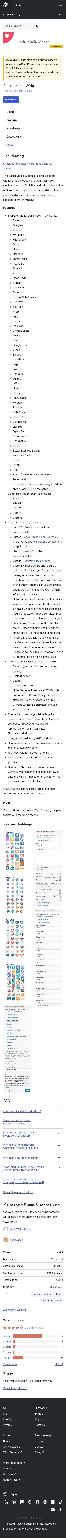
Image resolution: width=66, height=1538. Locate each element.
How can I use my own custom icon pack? (17, 1122)
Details (11, 111)
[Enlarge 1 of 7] (27, 834)
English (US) (56, 1286)
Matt (7, 1468)
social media (47, 1300)
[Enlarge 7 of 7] (58, 913)
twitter (58, 1300)
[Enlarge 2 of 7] (27, 879)
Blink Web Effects (21, 90)
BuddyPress (12, 1479)
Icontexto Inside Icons (37, 560)
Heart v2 (27, 551)
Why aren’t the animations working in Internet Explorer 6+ (21, 1146)
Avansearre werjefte (15, 1309)
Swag (39, 1452)
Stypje (10, 145)
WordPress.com (14, 1462)
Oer (5, 1408)
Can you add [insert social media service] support (18, 1134)
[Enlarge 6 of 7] (58, 834)
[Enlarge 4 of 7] (27, 966)
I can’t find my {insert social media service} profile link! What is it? (23, 1168)
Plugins (39, 1419)
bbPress (9, 1474)
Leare (6, 1435)
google (47, 1294)
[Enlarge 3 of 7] (27, 922)
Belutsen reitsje (43, 1435)
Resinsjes (12, 120)
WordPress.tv (12, 1452)
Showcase (41, 1408)
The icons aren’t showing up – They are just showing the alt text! (23, 1181)
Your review (10, 1364)
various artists (21, 532)
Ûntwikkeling (14, 136)
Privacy (7, 1424)
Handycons (40, 541)
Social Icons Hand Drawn (39, 536)
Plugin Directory (11, 14)
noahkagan (16, 1240)
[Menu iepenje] (61, 5)
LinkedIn (58, 1294)
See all (59, 1364)
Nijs (5, 1413)
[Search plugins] (37, 26)
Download (11, 99)
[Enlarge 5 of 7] (27, 1008)
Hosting (7, 1419)
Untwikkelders (11, 1446)
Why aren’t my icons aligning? (20, 1157)
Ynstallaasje (13, 128)
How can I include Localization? (22, 1111)
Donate (41, 1446)
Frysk (14, 1494)
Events (39, 1441)
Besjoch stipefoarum (15, 1388)
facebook (36, 1294)
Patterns (40, 1424)
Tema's (39, 1413)
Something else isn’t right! (18, 1192)
